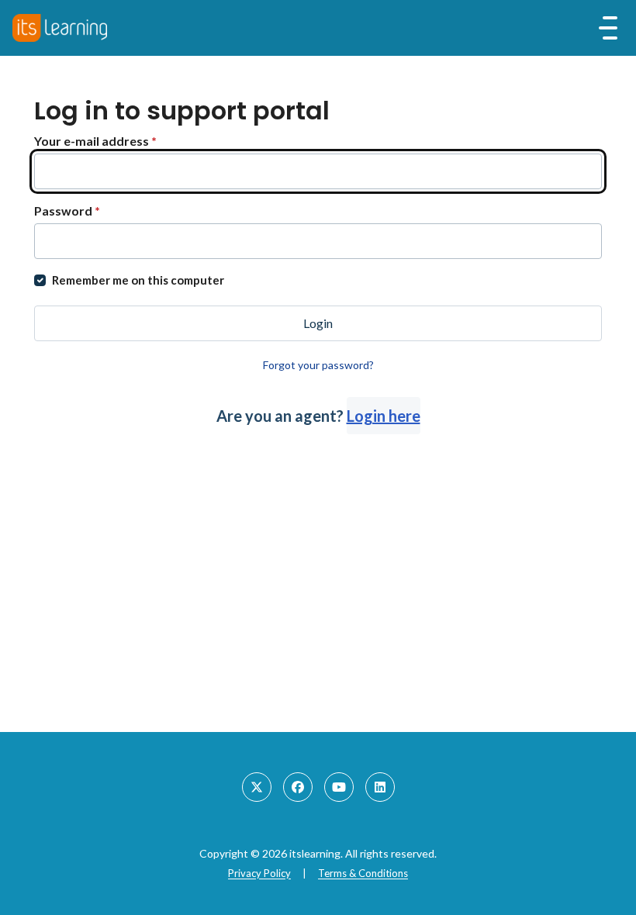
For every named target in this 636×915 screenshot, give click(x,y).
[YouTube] (339, 787)
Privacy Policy (259, 873)
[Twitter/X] (256, 787)
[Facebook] (298, 787)
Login (318, 323)
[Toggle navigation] (608, 28)
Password (67, 210)
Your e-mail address (95, 140)
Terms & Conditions (363, 873)
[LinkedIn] (380, 787)
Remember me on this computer (138, 280)
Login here (383, 415)
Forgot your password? (318, 364)
